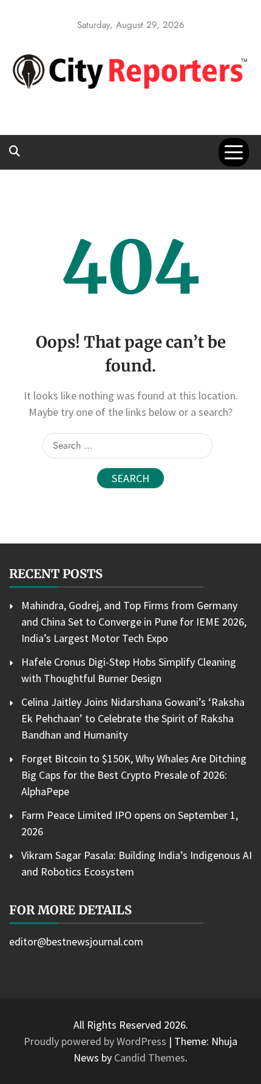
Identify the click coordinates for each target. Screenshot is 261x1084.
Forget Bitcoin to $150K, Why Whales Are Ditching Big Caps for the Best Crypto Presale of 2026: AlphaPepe (133, 774)
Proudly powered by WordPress (96, 1041)
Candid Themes (149, 1058)
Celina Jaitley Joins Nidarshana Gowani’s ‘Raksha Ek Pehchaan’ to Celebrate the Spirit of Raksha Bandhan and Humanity (133, 718)
